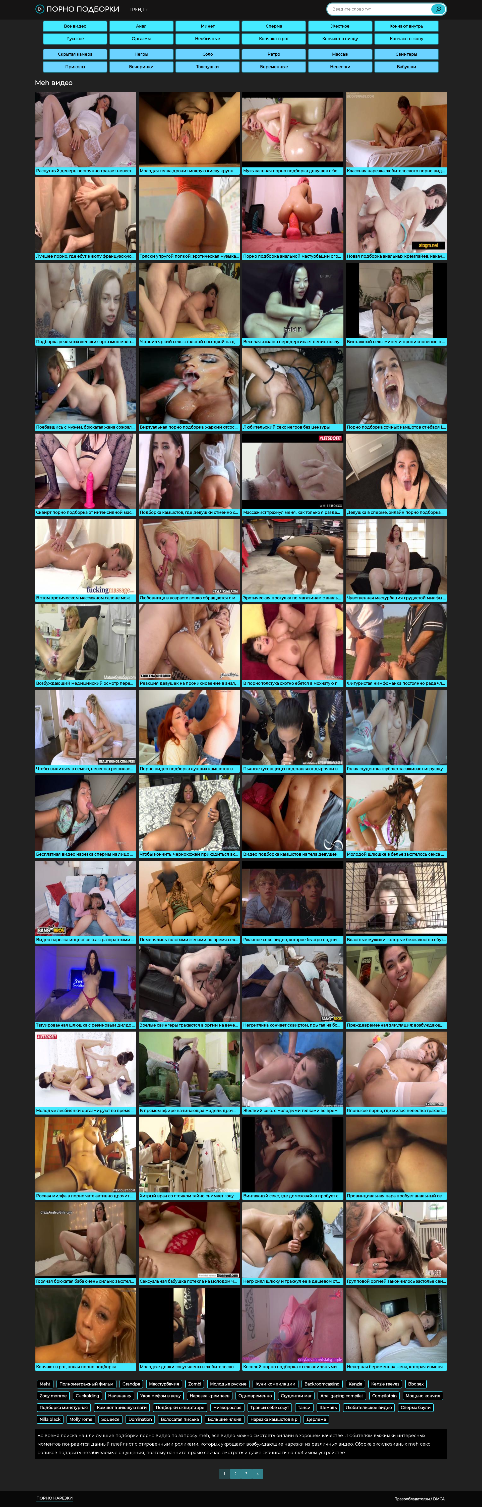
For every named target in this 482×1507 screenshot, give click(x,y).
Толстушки (207, 66)
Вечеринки (141, 66)
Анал (141, 26)
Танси (304, 1407)
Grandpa (131, 1384)
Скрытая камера (75, 54)
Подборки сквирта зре (180, 1407)
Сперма (274, 26)
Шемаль (328, 1407)
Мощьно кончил (423, 1395)
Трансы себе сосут (270, 1407)
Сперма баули (416, 1407)
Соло (208, 54)
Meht (45, 1384)
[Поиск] (438, 9)
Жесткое (340, 26)
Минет (208, 26)
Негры (141, 54)
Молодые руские (228, 1384)
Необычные (207, 38)
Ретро (274, 54)
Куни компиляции (275, 1384)
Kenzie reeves (385, 1384)
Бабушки (406, 66)
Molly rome (81, 1419)
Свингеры (406, 54)
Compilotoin (384, 1395)
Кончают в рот (274, 38)
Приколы (75, 66)
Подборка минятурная (64, 1407)
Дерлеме (316, 1419)
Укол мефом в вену (160, 1395)
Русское (75, 38)
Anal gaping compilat (342, 1395)
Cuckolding (87, 1395)
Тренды (139, 9)
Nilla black (50, 1419)
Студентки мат (296, 1395)
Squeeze (110, 1419)
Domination (140, 1419)
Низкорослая (227, 1407)
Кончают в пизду (340, 38)
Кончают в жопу (406, 38)
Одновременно (255, 1395)
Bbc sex (416, 1384)
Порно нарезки (54, 1498)
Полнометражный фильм (86, 1384)
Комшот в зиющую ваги (122, 1407)
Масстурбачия (164, 1384)
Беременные (274, 66)
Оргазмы (141, 38)
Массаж (340, 54)
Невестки (340, 66)
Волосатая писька (180, 1419)
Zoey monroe (53, 1395)
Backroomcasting (322, 1384)
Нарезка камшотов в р (274, 1419)
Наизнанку (119, 1395)
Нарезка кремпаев (209, 1395)
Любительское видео (369, 1407)
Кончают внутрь (406, 26)
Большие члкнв (225, 1419)
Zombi (194, 1384)
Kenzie (355, 1384)
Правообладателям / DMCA (419, 1499)
